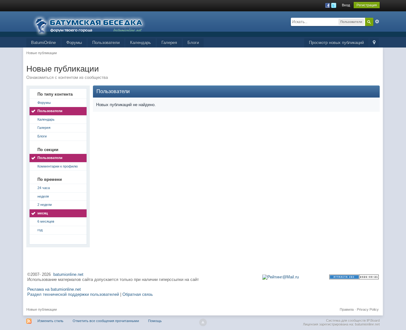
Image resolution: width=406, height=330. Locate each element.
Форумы (74, 42)
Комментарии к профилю (57, 166)
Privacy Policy (368, 309)
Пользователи (106, 42)
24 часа (43, 188)
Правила (347, 309)
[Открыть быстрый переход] (374, 43)
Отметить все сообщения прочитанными (106, 321)
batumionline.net (68, 274)
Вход (346, 5)
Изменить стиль (50, 321)
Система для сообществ (346, 320)
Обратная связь (137, 294)
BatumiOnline (43, 42)
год (40, 230)
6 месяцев (45, 221)
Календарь (140, 42)
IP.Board (373, 320)
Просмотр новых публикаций (336, 42)
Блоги (193, 42)
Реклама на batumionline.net (54, 289)
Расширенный (377, 21)
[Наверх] (203, 322)
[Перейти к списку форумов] (93, 23)
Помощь (155, 321)
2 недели (44, 204)
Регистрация (367, 5)
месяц (42, 213)
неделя (43, 196)
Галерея (169, 42)
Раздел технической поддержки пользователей (73, 294)
